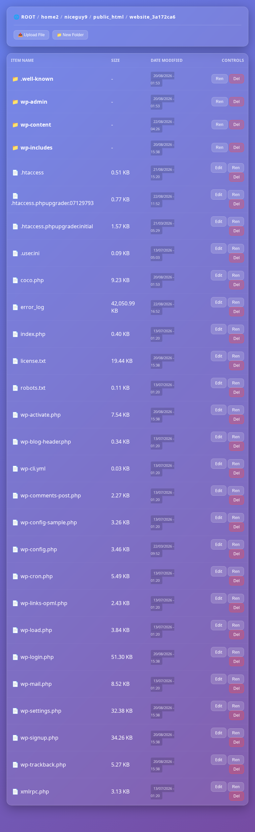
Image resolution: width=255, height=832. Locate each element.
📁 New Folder (70, 35)
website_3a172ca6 (152, 17)
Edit (218, 167)
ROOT (28, 17)
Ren (219, 78)
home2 (50, 17)
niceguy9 (76, 17)
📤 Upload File (31, 35)
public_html (108, 17)
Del (236, 78)
